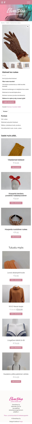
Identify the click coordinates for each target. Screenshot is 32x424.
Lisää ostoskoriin (9, 102)
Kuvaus (5, 111)
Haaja (21, 421)
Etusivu (3, 22)
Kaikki (7, 22)
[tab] (5, 111)
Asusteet (14, 107)
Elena (16, 11)
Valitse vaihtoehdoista (16, 203)
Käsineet (9, 107)
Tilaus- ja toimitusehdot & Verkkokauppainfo (16, 415)
